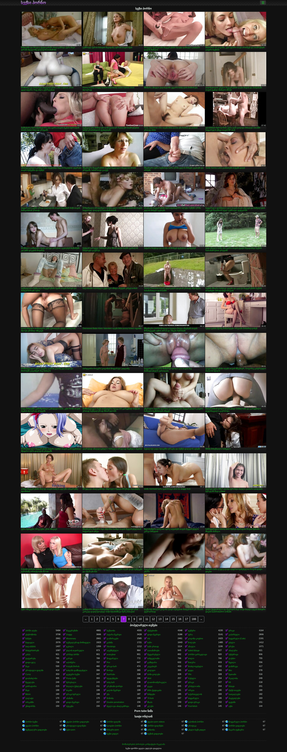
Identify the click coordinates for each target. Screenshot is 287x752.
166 (194, 619)
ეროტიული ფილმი (34, 670)
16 (179, 619)
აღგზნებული (112, 650)
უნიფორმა (30, 706)
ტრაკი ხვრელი (73, 694)
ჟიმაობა (151, 730)
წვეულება (30, 682)
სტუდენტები (112, 678)
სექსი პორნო (33, 2)
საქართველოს (195, 694)
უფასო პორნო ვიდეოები (77, 722)
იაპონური (70, 662)
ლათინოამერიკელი (156, 682)
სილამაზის (30, 646)
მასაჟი (232, 686)
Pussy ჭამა (71, 678)
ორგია (191, 690)
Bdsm (28, 694)
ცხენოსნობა (31, 634)
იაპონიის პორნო (196, 722)
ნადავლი (29, 642)
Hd (148, 638)
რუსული (192, 678)
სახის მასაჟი (193, 650)
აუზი (231, 706)
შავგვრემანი (72, 630)
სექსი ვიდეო (112, 734)
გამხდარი (152, 662)
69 (230, 682)
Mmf (149, 678)
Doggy (69, 634)
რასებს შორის (72, 666)
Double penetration (115, 702)
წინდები (151, 694)
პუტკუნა (69, 706)
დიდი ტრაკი (194, 702)
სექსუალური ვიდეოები (36, 730)
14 (166, 619)
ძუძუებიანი (152, 630)
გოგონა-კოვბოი (195, 638)
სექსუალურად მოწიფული (78, 642)
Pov (108, 662)
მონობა (110, 698)
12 (153, 619)
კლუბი (150, 706)
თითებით (111, 654)
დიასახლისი (31, 678)
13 (159, 619)
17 (186, 619)
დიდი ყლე (30, 662)
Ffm (189, 674)
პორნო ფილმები (155, 726)
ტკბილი (70, 646)
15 (173, 619)
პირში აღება (31, 630)
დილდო (151, 670)
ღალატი (29, 698)
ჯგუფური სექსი (73, 674)
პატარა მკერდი (114, 634)
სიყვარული (193, 698)
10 (140, 619)
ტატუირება (30, 658)
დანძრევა (233, 666)
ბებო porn (70, 730)
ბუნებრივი (233, 654)
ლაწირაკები (112, 638)
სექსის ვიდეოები (155, 734)
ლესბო (232, 658)
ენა (108, 694)
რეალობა (233, 678)
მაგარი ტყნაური (236, 730)
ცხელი (232, 642)
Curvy (28, 674)
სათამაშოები (153, 650)
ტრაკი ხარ (112, 666)
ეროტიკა (192, 726)
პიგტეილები (234, 698)
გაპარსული (234, 634)
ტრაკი (232, 630)
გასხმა (110, 642)
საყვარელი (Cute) (237, 638)
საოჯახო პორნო (114, 726)
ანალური (233, 650)
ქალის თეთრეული (75, 650)
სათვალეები (234, 694)
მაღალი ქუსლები (74, 686)
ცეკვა (149, 686)
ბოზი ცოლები (153, 674)
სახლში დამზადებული (76, 670)
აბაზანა (69, 698)
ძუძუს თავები (235, 690)
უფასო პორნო (32, 726)
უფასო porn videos (156, 722)
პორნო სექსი (31, 722)
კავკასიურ (152, 666)
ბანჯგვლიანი (153, 658)
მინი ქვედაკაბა (154, 690)
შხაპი (149, 702)
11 (146, 619)
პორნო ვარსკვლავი (197, 654)
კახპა (27, 654)
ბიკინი (69, 690)
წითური (191, 662)
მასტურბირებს (32, 650)
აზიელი (191, 646)
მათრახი (111, 674)
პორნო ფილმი (114, 722)
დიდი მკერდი (153, 634)
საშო (149, 642)
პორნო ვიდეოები (237, 726)
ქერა (190, 634)
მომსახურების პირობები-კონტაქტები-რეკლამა (143, 744)
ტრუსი (232, 646)
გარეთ (69, 658)
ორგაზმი (29, 702)
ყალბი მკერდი (114, 690)
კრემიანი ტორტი (115, 686)
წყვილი (232, 662)
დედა (190, 670)
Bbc (230, 670)
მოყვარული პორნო (238, 722)
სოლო (191, 658)
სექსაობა (111, 630)
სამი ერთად (153, 646)
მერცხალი (71, 682)
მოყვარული (112, 658)
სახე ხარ (111, 682)
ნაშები (28, 638)
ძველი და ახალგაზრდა (118, 706)
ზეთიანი (232, 674)
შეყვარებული (153, 654)
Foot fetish (192, 706)
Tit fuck (150, 698)
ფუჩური (191, 630)
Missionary (71, 638)
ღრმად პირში (72, 654)
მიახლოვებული (195, 666)
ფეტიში (232, 702)
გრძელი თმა (194, 686)
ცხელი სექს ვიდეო (196, 730)
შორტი (110, 670)
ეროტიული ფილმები (76, 726)
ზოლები (192, 642)
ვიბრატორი (31, 686)
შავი (27, 666)
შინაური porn (113, 730)
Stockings (111, 646)
